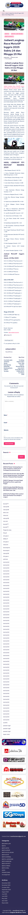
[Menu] (3, 10)
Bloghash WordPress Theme (18, 912)
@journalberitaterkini (14, 332)
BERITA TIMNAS (6, 866)
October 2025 (5, 887)
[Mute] (20, 148)
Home (3, 13)
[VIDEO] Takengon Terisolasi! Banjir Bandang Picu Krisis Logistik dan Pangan (13, 482)
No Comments (9, 58)
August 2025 (5, 892)
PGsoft (5, 533)
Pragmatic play (7, 530)
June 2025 (4, 896)
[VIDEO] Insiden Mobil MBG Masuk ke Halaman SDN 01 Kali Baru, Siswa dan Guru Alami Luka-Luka (13, 488)
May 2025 (4, 898)
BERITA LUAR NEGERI (17, 33)
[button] (14, 144)
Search (6, 452)
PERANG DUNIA (6, 872)
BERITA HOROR (6, 850)
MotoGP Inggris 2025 (9, 340)
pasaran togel (6, 725)
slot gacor (6, 536)
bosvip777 (6, 504)
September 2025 (6, 889)
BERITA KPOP (5, 854)
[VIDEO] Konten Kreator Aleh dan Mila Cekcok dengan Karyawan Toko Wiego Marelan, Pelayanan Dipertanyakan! (13, 475)
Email (6, 422)
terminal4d (6, 562)
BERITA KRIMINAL (6, 857)
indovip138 (6, 506)
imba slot (5, 515)
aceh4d (5, 722)
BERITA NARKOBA (6, 861)
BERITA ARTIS (5, 848)
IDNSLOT (5, 539)
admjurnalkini (10, 349)
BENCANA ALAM (6, 843)
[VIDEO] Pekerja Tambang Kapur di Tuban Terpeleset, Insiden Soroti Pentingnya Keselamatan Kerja (12, 468)
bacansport (6, 550)
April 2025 (4, 900)
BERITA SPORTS (9, 36)
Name (6, 415)
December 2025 (6, 883)
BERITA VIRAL (5, 868)
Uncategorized (6, 874)
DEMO (3, 870)
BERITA (7, 33)
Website (6, 430)
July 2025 (4, 894)
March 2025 (5, 903)
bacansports (6, 547)
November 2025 (6, 885)
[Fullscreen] (21, 148)
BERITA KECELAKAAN (8, 852)
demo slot (5, 512)
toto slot (5, 521)
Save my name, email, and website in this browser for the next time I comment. (13, 438)
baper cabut (6, 734)
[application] (14, 143)
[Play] (6, 148)
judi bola (5, 559)
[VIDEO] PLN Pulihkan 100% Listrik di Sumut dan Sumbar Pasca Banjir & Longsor (13, 495)
